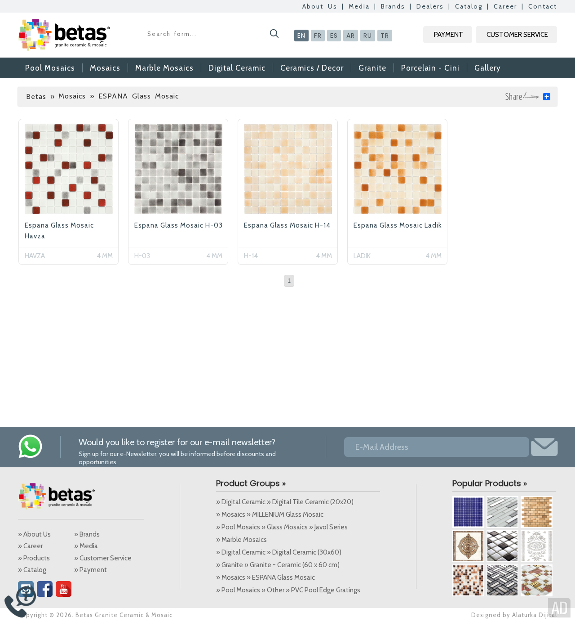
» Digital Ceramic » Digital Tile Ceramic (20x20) (285, 502)
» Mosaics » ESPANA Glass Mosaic (265, 577)
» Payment (90, 570)
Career (505, 6)
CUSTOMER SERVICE (517, 35)
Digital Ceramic (236, 67)
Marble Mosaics (164, 67)
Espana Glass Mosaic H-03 (178, 225)
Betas (36, 96)
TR (384, 35)
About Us (319, 6)
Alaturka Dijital (534, 614)
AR (350, 35)
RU (367, 35)
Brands (393, 6)
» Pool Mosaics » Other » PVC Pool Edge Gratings (288, 590)
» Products (34, 558)
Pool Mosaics (50, 67)
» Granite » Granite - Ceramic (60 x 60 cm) (278, 565)
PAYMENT (448, 35)
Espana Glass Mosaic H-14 (287, 225)
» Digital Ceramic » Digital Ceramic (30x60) (278, 552)
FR (318, 35)
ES (334, 35)
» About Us (34, 534)
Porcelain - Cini (430, 67)
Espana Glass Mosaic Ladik (398, 225)
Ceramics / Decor (312, 67)
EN (301, 35)
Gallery (487, 67)
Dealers (430, 6)
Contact (542, 6)
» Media (86, 546)
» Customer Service (103, 558)
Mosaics (105, 67)
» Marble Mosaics (241, 540)
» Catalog (32, 570)
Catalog (468, 6)
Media (359, 6)
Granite (372, 67)
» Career (30, 546)
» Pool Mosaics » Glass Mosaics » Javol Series (282, 527)
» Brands (87, 534)
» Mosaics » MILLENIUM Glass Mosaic (269, 514)
